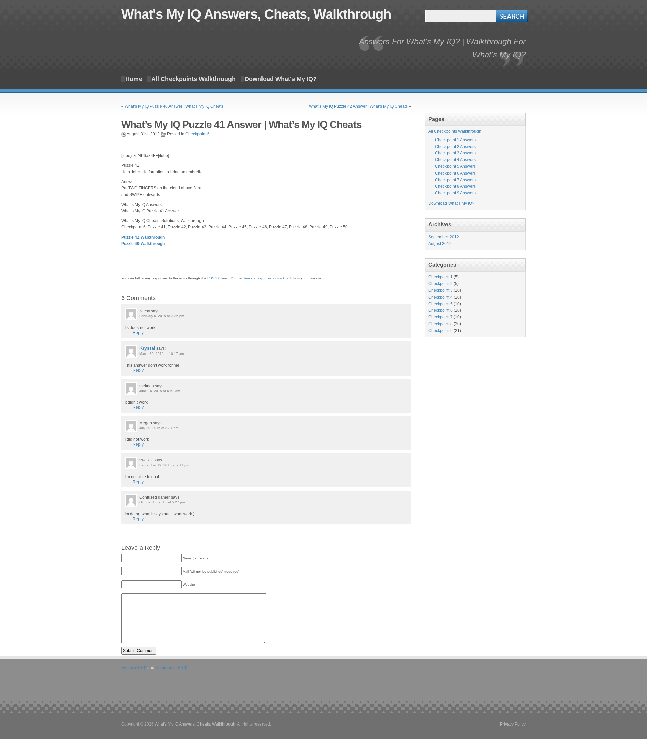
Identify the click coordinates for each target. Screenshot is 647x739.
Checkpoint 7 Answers (455, 180)
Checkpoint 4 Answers (455, 159)
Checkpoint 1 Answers (455, 139)
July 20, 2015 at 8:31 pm (158, 428)
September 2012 (443, 237)
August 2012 (440, 243)
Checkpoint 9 (440, 330)
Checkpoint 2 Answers (455, 146)
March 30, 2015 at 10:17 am (161, 354)
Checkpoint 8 (440, 323)
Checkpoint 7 (440, 317)
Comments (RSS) (171, 667)
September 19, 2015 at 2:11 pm (164, 465)
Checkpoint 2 (440, 283)
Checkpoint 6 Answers (455, 173)
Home (133, 78)
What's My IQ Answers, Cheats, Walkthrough (256, 14)
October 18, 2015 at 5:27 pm (162, 502)
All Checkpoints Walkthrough (193, 78)
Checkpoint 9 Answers (455, 193)
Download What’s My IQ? (281, 78)
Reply (138, 332)
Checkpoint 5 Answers (455, 166)
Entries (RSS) (133, 667)
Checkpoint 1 (440, 277)
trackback (284, 278)
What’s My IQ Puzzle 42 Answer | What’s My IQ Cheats (358, 106)
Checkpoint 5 (440, 304)
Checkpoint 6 (197, 134)
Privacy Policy (513, 724)
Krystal (147, 348)
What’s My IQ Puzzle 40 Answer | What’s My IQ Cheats (174, 106)
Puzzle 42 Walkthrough (143, 237)
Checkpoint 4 (440, 297)
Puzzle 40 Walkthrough (143, 243)
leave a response (257, 278)
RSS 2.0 (213, 278)
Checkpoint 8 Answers (455, 186)
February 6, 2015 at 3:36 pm (161, 316)
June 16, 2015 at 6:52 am (159, 391)
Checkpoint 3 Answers (455, 153)
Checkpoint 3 (440, 290)
